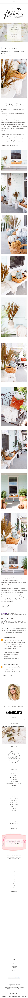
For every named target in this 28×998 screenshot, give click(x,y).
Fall (19, 628)
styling (7, 632)
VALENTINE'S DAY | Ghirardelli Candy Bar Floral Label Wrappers (14, 983)
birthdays (14, 787)
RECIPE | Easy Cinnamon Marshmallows (14, 988)
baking (14, 785)
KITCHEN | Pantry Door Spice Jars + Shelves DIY (14, 726)
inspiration (14, 812)
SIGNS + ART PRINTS (14, 964)
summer (14, 821)
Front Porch (14, 630)
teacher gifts (14, 823)
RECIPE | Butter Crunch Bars (14, 984)
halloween (14, 800)
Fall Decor (22, 628)
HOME (14, 962)
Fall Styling (9, 630)
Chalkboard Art (14, 775)
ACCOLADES (14, 970)
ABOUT (14, 963)
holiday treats (14, 804)
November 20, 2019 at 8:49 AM (12, 658)
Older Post (23, 679)
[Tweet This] (7, 628)
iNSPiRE (14, 808)
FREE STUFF (14, 966)
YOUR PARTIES (14, 969)
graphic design (14, 798)
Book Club (14, 773)
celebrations (14, 791)
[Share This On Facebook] (5, 628)
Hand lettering (14, 781)
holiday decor (14, 802)
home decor (14, 806)
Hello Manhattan (22, 996)
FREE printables (14, 779)
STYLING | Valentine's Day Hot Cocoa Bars (14, 985)
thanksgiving (11, 632)
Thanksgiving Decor (18, 632)
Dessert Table (14, 777)
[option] (14, 32)
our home (14, 814)
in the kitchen (14, 810)
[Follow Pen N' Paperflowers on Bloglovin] (14, 978)
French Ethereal (8, 637)
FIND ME (14, 971)
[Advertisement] (14, 928)
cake (14, 789)
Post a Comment (7, 675)
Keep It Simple (19, 630)
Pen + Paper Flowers (9, 664)
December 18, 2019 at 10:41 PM (12, 671)
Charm (17, 628)
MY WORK (15, 967)
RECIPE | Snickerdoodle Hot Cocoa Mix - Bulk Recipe (14, 987)
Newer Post (4, 679)
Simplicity (23, 630)
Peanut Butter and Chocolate (14, 783)
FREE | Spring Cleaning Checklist (14, 32)
